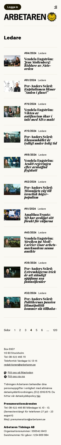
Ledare (42, 53)
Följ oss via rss (16, 376)
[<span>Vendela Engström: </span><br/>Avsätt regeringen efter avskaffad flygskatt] (12, 162)
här (38, 396)
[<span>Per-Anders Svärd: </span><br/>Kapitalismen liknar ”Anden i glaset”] (12, 86)
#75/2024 (30, 104)
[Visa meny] (55, 7)
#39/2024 (30, 263)
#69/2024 (30, 155)
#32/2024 (30, 293)
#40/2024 (30, 232)
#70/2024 (30, 131)
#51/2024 (30, 209)
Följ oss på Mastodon (20, 372)
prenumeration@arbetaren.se (27, 419)
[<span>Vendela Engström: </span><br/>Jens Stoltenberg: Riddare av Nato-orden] (12, 60)
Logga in (12, 7)
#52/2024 (30, 182)
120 (55, 330)
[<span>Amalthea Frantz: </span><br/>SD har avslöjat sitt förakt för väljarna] (12, 214)
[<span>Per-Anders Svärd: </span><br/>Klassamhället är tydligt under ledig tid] (12, 137)
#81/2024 (30, 80)
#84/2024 (30, 53)
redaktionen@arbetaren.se (20, 365)
